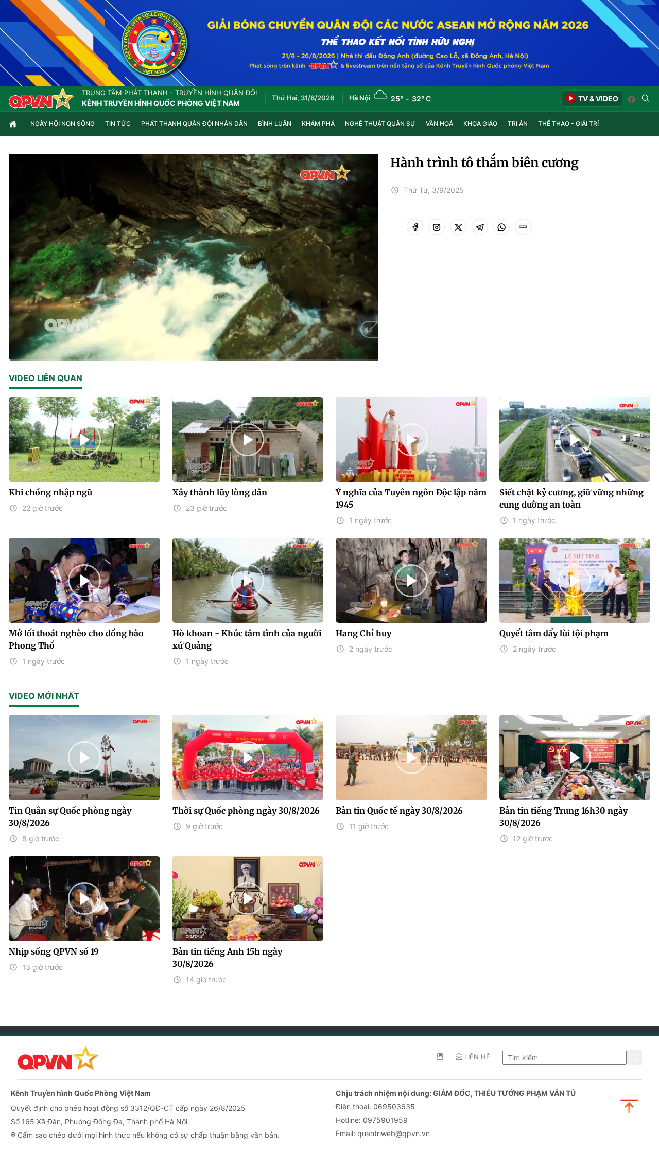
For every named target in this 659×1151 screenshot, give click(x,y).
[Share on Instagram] (436, 227)
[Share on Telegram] (479, 227)
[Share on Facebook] (415, 227)
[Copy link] (523, 226)
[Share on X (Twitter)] (458, 227)
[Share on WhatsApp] (501, 227)
